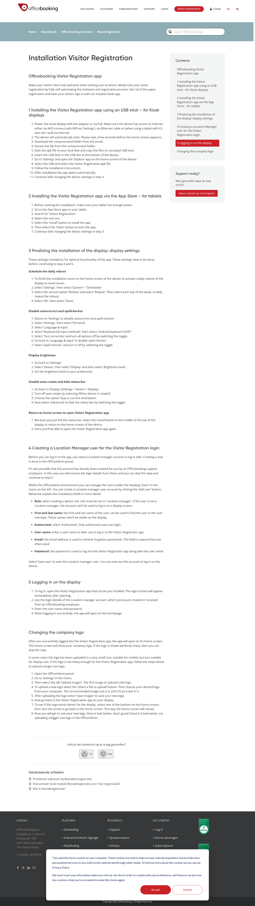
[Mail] (34, 867)
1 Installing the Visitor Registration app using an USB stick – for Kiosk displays (196, 86)
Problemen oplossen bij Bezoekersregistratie (62, 779)
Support (114, 829)
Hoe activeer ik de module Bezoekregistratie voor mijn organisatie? (76, 784)
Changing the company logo (195, 151)
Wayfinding (71, 846)
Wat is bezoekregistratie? (49, 789)
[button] (237, 8)
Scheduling (71, 829)
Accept (155, 889)
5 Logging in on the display (194, 143)
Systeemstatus (119, 837)
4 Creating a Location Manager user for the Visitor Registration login (197, 131)
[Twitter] (23, 867)
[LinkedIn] (28, 867)
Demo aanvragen (166, 837)
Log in (159, 829)
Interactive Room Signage (81, 837)
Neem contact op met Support (197, 193)
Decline (187, 889)
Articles (114, 846)
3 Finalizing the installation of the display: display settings (196, 116)
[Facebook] (17, 867)
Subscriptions (164, 846)
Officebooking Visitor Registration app (190, 71)
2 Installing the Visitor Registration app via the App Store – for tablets (195, 102)
